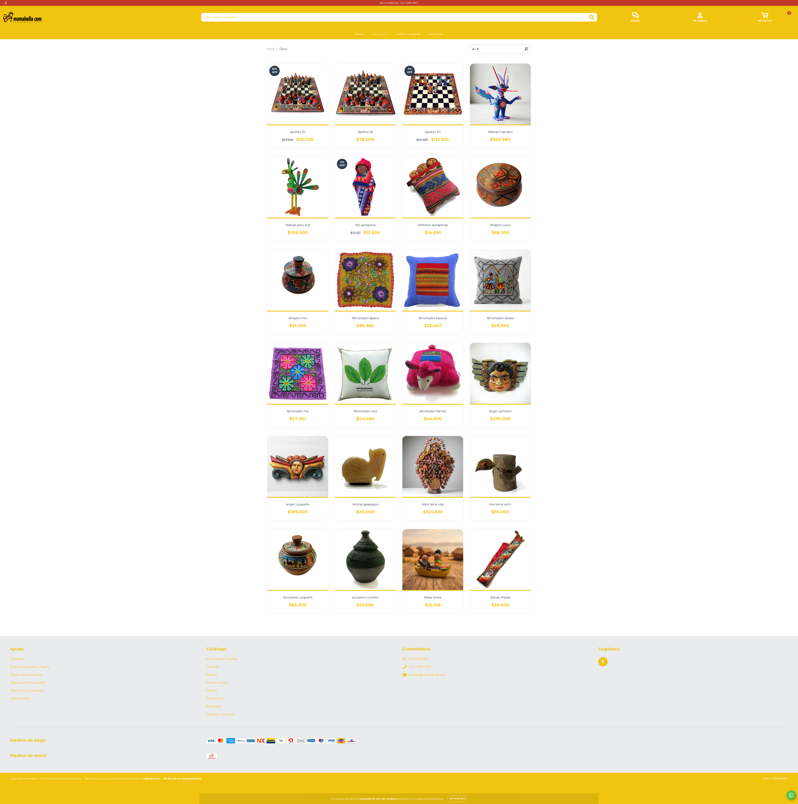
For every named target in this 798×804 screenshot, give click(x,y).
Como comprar (409, 34)
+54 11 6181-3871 (420, 667)
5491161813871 (418, 659)
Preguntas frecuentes (26, 675)
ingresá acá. (151, 778)
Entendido (457, 798)
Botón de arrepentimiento (182, 778)
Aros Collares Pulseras (222, 659)
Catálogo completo (220, 714)
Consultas (17, 659)
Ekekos (211, 675)
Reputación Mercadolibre (28, 683)
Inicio (359, 34)
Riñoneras (213, 706)
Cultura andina (20, 698)
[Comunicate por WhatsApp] (791, 795)
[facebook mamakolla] (6, 3)
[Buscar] (592, 17)
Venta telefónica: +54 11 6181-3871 (399, 2)
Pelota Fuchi (215, 698)
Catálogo (379, 34)
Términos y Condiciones (27, 690)
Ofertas (211, 690)
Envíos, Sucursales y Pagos (29, 667)
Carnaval (212, 667)
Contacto (435, 34)
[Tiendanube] (775, 779)
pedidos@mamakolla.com (427, 675)
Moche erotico (216, 683)
